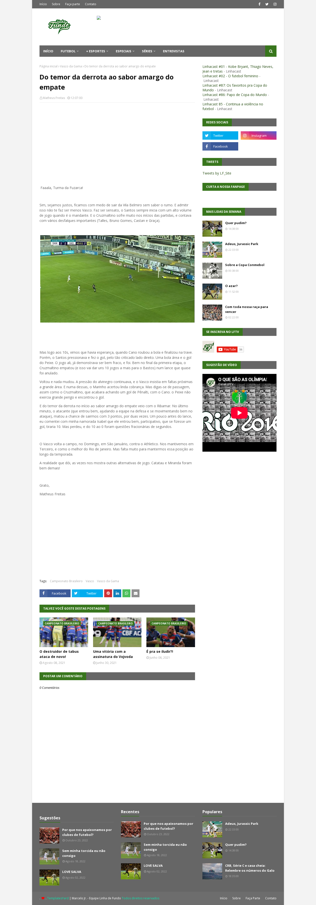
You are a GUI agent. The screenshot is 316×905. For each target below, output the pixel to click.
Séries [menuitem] (147, 51)
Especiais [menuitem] (123, 51)
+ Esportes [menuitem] (95, 51)
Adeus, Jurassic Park (241, 244)
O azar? (231, 286)
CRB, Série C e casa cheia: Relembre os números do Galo (250, 868)
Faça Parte (253, 898)
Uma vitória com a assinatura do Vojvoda (113, 654)
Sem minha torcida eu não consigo (83, 853)
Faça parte (72, 4)
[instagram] (274, 4)
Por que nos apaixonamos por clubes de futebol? (87, 832)
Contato (90, 4)
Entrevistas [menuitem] (173, 51)
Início (43, 4)
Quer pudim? (236, 223)
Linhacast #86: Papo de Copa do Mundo (234, 94)
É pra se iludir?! (159, 651)
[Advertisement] (117, 142)
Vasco (90, 581)
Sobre (56, 4)
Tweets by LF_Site (216, 173)
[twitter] (267, 4)
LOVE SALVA (71, 871)
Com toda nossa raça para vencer (246, 309)
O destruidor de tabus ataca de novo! (59, 654)
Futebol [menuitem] (68, 51)
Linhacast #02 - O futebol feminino (230, 76)
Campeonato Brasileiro (66, 581)
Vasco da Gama (71, 66)
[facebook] (259, 4)
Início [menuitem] (48, 51)
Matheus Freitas (54, 98)
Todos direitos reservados (140, 898)
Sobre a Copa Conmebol (244, 265)
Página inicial (49, 66)
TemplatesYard (58, 898)
